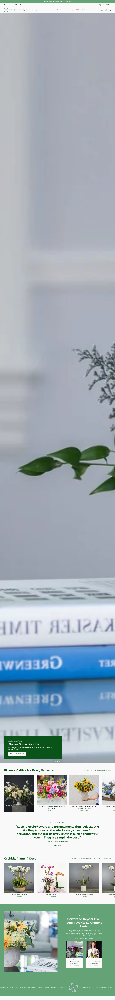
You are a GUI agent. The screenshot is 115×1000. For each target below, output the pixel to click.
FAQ (16, 5)
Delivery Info (78, 1)
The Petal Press (8, 5)
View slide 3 (59, 761)
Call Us (20, 5)
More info (26, 988)
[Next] (110, 1)
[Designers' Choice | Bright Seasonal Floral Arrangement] (52, 790)
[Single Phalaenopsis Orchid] (84, 878)
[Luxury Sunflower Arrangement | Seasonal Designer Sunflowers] (84, 790)
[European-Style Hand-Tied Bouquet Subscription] (94, 949)
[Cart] (110, 10)
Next (112, 789)
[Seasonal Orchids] (52, 878)
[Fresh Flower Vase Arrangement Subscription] (74, 949)
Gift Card (108, 5)
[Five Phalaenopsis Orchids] (19, 878)
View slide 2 (57, 761)
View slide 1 (55, 761)
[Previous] (5, 1)
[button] (31, 10)
